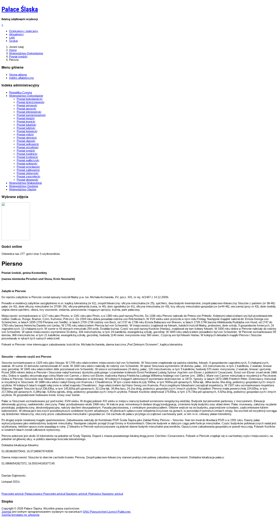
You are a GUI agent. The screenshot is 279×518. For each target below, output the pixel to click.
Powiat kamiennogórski (31, 115)
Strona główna (18, 74)
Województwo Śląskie (22, 189)
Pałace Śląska (20, 9)
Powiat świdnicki (27, 153)
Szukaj (13, 40)
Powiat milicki (25, 134)
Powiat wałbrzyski (28, 160)
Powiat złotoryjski (27, 173)
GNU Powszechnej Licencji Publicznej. (107, 511)
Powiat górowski (27, 105)
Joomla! (6, 511)
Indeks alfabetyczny (21, 77)
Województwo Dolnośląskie (26, 95)
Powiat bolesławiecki (29, 99)
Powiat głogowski (27, 179)
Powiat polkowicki (28, 144)
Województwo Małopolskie (25, 183)
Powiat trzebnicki (27, 157)
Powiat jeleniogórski (29, 111)
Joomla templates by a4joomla (20, 514)
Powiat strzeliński (27, 147)
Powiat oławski (26, 141)
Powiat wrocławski (28, 166)
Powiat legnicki (26, 121)
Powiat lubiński (26, 128)
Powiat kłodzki (26, 118)
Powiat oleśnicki (27, 137)
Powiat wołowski (27, 163)
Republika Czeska (20, 92)
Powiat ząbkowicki (28, 170)
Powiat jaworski (26, 108)
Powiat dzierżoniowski (30, 102)
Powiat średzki (26, 150)
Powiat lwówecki (27, 131)
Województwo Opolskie (23, 186)
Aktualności (16, 34)
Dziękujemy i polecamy (23, 31)
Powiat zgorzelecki (28, 176)
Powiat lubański (26, 124)
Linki (12, 37)
